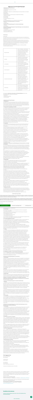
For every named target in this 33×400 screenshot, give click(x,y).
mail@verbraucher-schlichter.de (24, 377)
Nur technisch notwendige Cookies (16, 205)
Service (18, 393)
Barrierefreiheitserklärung (6, 394)
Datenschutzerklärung (9, 393)
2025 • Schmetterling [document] (16, 398)
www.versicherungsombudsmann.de (8, 383)
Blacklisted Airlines (23, 393)
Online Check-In (15, 393)
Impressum (4, 393)
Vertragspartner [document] (7, 355)
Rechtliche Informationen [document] (8, 391)
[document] (16, 6)
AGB (19, 393)
